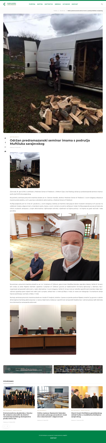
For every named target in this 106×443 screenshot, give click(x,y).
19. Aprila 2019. (18, 147)
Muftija (40, 4)
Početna (32, 4)
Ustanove (66, 4)
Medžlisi (58, 4)
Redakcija (12, 147)
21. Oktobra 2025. (11, 422)
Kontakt (75, 4)
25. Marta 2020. (45, 420)
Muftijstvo (49, 4)
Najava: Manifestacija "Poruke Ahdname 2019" (29, 370)
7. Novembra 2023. (80, 420)
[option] (19, 405)
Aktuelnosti (62, 10)
